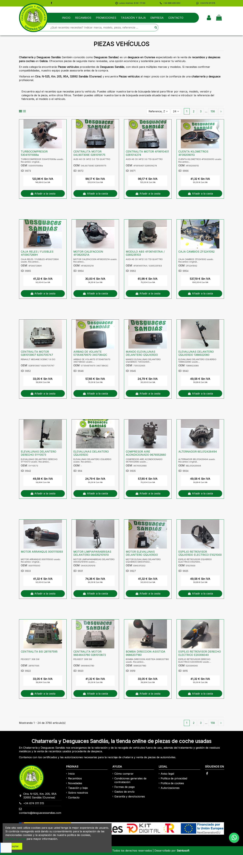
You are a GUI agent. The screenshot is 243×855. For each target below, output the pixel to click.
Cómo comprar (124, 773)
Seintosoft (183, 850)
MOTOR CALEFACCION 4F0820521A (88, 253)
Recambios (75, 778)
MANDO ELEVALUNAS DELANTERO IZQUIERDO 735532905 (142, 355)
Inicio (71, 773)
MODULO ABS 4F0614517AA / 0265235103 (145, 253)
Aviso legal (167, 773)
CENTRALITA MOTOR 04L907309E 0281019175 (89, 153)
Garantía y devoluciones (129, 796)
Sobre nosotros (78, 792)
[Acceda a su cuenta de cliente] (209, 18)
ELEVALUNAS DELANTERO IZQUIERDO (91, 453)
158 (213, 111)
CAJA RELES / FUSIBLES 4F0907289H (37, 253)
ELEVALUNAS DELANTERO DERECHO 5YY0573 (38, 453)
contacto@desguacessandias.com (40, 812)
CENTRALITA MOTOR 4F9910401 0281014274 (147, 153)
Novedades (75, 783)
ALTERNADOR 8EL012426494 (197, 451)
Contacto (74, 797)
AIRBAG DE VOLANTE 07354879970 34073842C (90, 353)
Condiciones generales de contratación (130, 780)
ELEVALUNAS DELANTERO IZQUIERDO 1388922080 (196, 353)
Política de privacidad (174, 778)
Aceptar (14, 846)
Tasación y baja (78, 787)
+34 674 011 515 (33, 803)
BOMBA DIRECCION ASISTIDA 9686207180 (145, 653)
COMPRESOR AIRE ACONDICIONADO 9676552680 (146, 453)
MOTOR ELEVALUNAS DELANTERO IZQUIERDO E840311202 (142, 555)
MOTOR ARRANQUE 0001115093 (42, 551)
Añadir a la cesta (44, 193)
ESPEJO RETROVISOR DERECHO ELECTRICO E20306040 (199, 653)
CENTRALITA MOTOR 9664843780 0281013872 (89, 653)
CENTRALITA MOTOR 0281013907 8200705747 (37, 353)
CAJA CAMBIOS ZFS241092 (196, 251)
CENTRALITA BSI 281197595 (39, 651)
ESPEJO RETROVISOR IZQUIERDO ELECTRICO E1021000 (200, 553)
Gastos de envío (124, 791)
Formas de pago (124, 787)
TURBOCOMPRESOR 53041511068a (34, 153)
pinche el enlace (15, 838)
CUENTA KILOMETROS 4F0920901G (193, 153)
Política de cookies (172, 783)
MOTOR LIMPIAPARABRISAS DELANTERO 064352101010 (92, 553)
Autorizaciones (170, 787)
